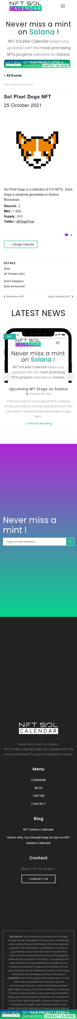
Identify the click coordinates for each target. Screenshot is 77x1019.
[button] (7, 377)
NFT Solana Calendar (38, 829)
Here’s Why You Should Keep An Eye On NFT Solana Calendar (38, 840)
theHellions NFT (15, 296)
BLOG (38, 788)
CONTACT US (38, 879)
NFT (9, 337)
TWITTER (38, 796)
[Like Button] (66, 235)
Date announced (14, 286)
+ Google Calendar (22, 244)
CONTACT (38, 804)
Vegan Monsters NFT (59, 296)
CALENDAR (38, 780)
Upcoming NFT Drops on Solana (38, 389)
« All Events (13, 75)
